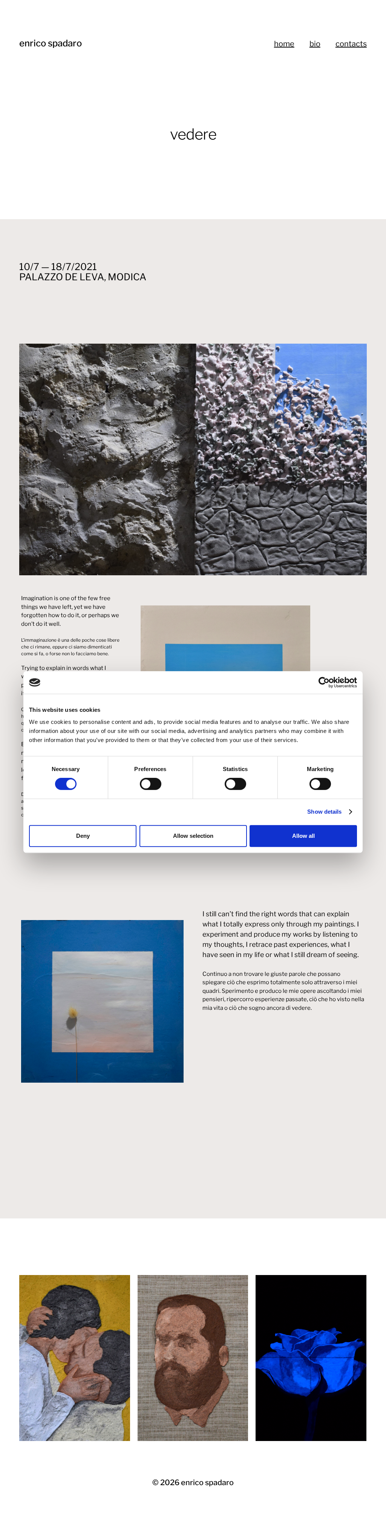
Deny (83, 836)
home (284, 43)
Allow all (303, 836)
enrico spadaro (50, 43)
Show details (324, 811)
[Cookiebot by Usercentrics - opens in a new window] (324, 682)
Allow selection (193, 836)
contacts (351, 43)
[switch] (150, 784)
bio (314, 43)
